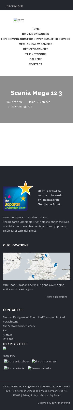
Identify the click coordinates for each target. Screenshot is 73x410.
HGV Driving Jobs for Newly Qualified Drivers (35, 39)
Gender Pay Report (50, 395)
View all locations (57, 297)
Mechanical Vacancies (35, 44)
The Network (35, 54)
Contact (35, 64)
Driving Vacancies (35, 33)
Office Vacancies (35, 49)
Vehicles (45, 102)
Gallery (35, 59)
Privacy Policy (30, 395)
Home (35, 28)
